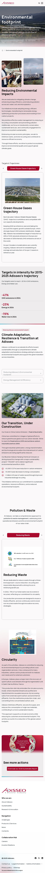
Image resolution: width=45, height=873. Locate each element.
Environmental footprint (14, 50)
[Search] (39, 3)
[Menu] (42, 3)
